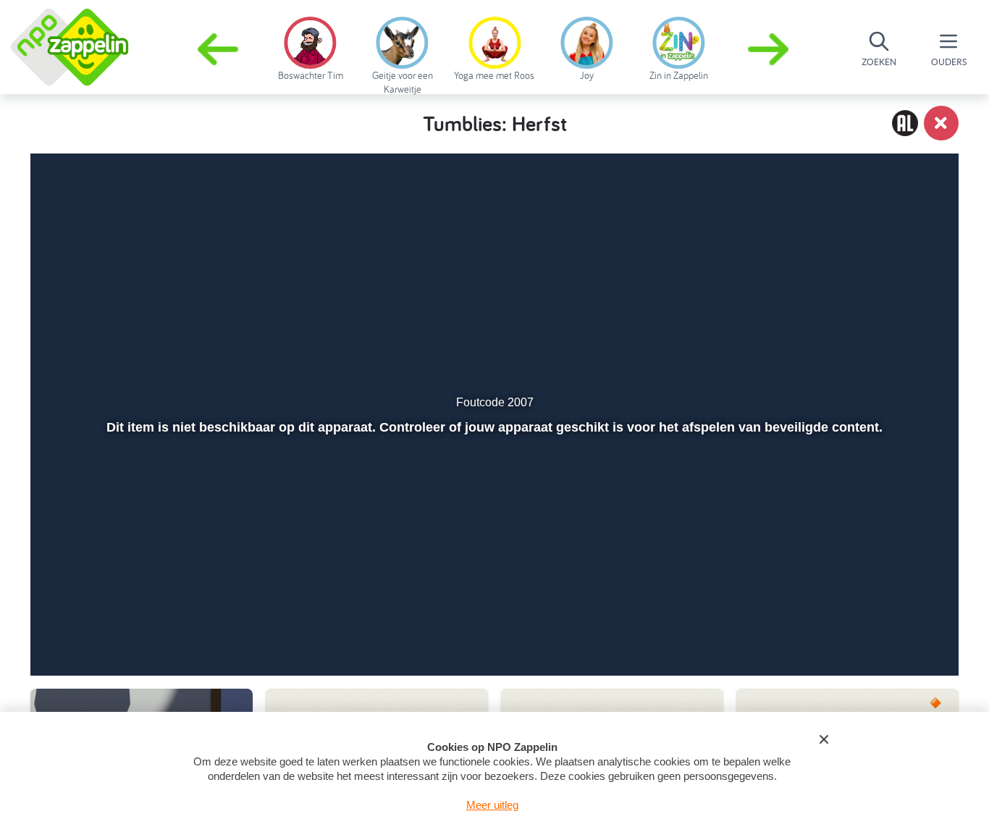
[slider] (492, 595)
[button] (769, 49)
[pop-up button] (864, 626)
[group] (310, 46)
